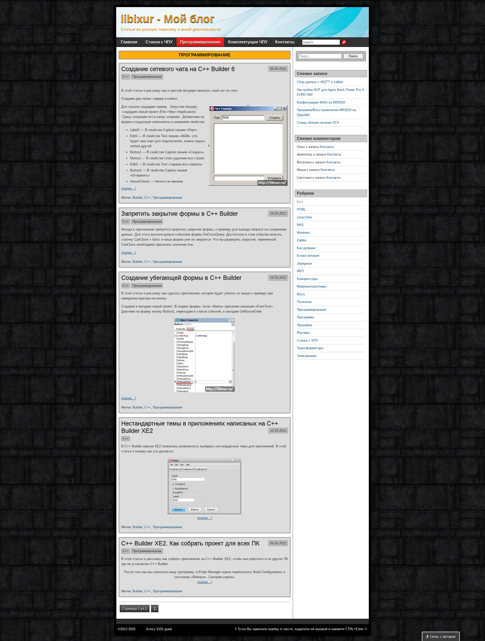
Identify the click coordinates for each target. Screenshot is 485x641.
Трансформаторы (310, 348)
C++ (126, 77)
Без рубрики (306, 248)
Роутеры (303, 333)
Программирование (200, 42)
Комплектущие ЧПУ (248, 42)
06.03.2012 (278, 543)
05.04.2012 (278, 69)
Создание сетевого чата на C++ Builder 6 (178, 68)
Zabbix (302, 240)
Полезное (304, 302)
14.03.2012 (278, 213)
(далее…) (128, 188)
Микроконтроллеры (311, 286)
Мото (301, 294)
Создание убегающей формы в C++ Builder (181, 277)
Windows (303, 233)
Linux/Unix (304, 217)
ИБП (300, 271)
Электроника (306, 356)
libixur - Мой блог (167, 18)
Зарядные (304, 263)
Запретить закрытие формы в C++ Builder (179, 213)
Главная (129, 42)
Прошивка (304, 325)
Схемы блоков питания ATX (318, 122)
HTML (301, 209)
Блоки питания (308, 256)
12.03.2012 (278, 430)
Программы (305, 317)
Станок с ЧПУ (159, 42)
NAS (300, 225)
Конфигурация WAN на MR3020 (321, 102)
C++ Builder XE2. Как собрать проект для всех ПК (190, 543)
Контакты (285, 42)
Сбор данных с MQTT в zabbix (320, 82)
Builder (137, 197)
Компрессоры (307, 279)
